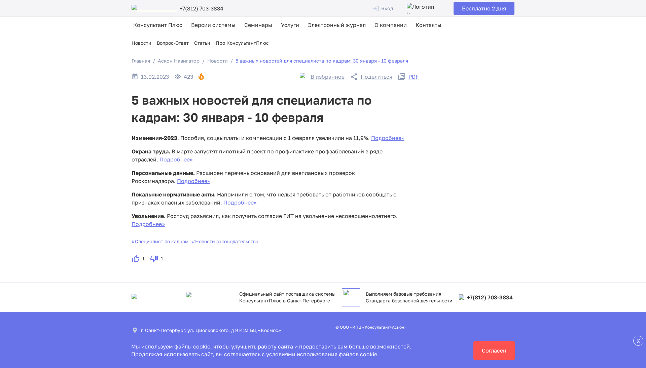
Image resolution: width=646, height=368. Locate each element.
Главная (141, 61)
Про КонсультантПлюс (242, 43)
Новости (141, 43)
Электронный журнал (337, 25)
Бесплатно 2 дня (484, 8)
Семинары (258, 25)
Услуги (290, 25)
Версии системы (213, 25)
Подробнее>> (387, 138)
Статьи (202, 43)
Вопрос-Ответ (173, 43)
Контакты (428, 25)
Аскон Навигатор (179, 61)
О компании (390, 25)
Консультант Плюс (157, 25)
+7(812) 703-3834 (490, 297)
